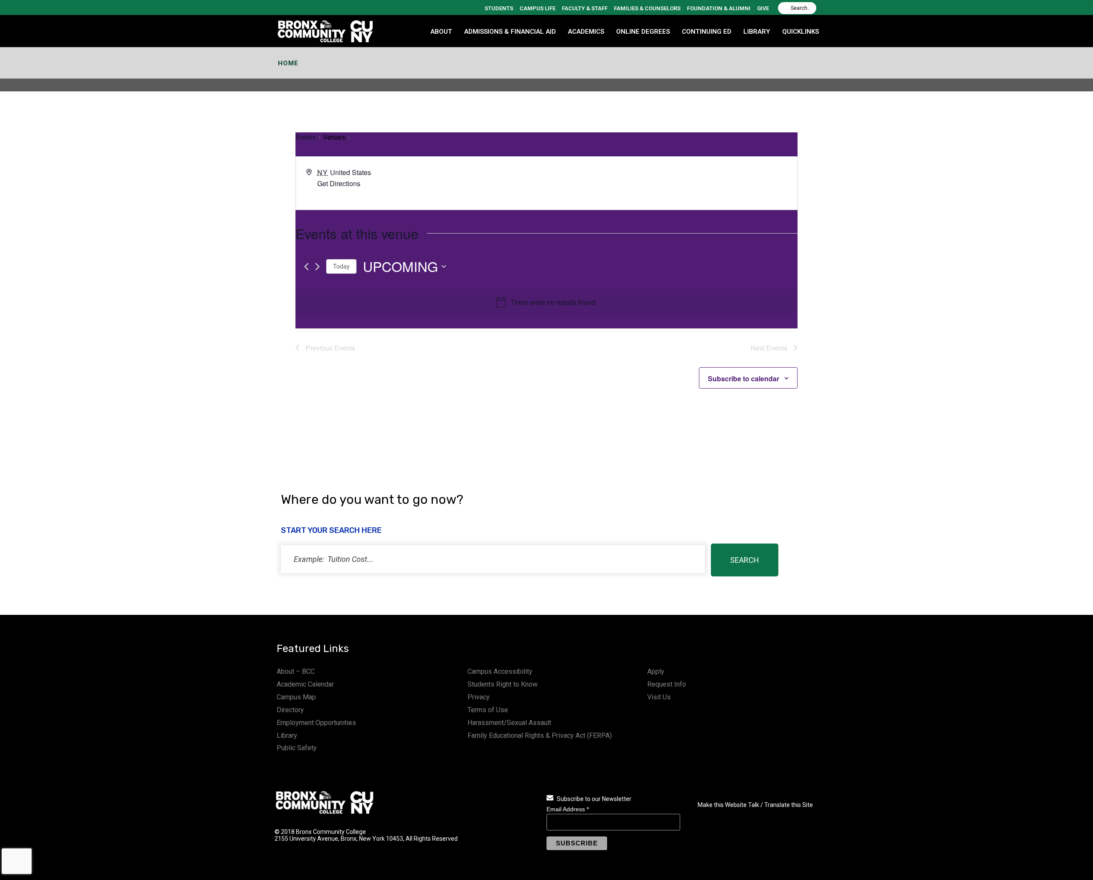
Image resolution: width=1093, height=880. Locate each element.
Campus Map (296, 697)
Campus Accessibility (500, 671)
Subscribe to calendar (743, 378)
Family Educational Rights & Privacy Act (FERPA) (540, 735)
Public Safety (297, 748)
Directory (290, 710)
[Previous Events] (306, 267)
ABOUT (441, 31)
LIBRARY (756, 31)
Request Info (666, 684)
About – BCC (296, 671)
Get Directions (338, 183)
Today (341, 266)
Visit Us (659, 697)
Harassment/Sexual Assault (509, 723)
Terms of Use (488, 710)
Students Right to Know (503, 684)
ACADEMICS (586, 31)
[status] (493, 559)
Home (288, 63)
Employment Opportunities (316, 723)
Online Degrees (643, 31)
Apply (655, 671)
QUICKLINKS (800, 31)
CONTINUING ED (706, 31)
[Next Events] (317, 267)
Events (305, 137)
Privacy (479, 697)
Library (287, 735)
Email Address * (567, 809)
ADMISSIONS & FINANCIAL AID (510, 31)
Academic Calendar (305, 684)
